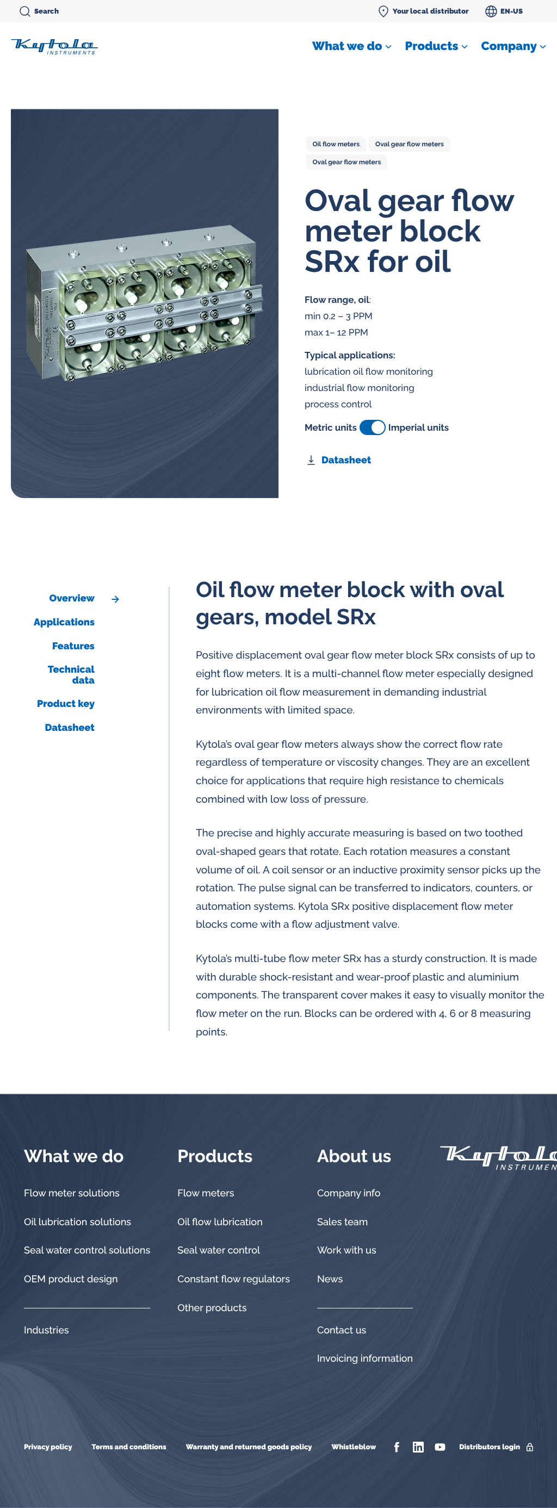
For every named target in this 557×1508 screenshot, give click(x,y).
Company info (349, 1193)
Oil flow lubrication (220, 1222)
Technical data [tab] (71, 675)
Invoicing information (365, 1358)
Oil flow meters (336, 144)
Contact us (341, 1330)
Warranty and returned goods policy (249, 1447)
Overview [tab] (71, 598)
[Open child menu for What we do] (388, 47)
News (330, 1279)
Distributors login (489, 1447)
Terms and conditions (129, 1447)
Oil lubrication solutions (77, 1222)
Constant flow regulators (233, 1279)
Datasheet (346, 460)
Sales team (342, 1222)
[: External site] (398, 1447)
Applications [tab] (64, 622)
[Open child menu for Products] (464, 47)
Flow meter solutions (72, 1193)
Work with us (346, 1250)
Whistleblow (353, 1447)
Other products (211, 1308)
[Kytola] (54, 46)
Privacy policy (48, 1447)
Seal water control (218, 1250)
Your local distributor (430, 11)
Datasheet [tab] (69, 728)
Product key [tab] (66, 704)
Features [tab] (73, 646)
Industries (46, 1330)
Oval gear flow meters (409, 144)
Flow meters (205, 1193)
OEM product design (71, 1279)
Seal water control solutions (87, 1250)
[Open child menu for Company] (543, 47)
